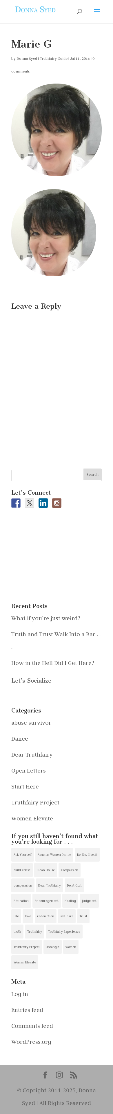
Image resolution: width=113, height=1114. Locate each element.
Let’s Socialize (31, 680)
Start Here (25, 786)
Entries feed (27, 1009)
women (70, 947)
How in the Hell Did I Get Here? (52, 662)
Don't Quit (74, 885)
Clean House (46, 870)
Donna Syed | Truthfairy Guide (42, 58)
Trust (83, 916)
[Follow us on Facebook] (16, 503)
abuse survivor (31, 722)
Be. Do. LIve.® (87, 855)
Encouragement (47, 901)
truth (17, 931)
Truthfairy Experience (64, 931)
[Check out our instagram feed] (56, 503)
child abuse (22, 870)
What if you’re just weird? (45, 618)
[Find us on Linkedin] (43, 503)
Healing (70, 901)
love (28, 916)
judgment (89, 901)
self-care (66, 916)
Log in (19, 993)
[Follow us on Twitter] (29, 503)
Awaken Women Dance (54, 855)
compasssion (23, 885)
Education (21, 901)
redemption (45, 916)
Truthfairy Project (35, 802)
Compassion (69, 870)
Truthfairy (34, 931)
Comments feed (32, 1025)
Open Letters (28, 770)
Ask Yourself (23, 855)
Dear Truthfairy (32, 754)
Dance (19, 738)
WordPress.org (31, 1041)
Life (16, 916)
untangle (52, 947)
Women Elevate (32, 818)
